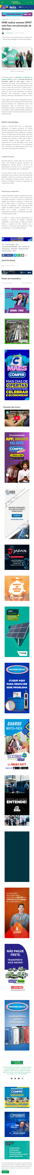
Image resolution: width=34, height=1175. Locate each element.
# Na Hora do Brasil (15, 19)
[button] (2, 2)
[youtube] (18, 1078)
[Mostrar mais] (26, 255)
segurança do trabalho (23, 248)
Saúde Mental (14, 248)
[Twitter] (15, 255)
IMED (19, 246)
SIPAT (14, 251)
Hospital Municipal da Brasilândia (9, 246)
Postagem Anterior (7, 283)
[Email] (22, 255)
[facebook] (11, 1078)
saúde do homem (6, 248)
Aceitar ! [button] (5, 1172)
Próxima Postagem (26, 283)
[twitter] (15, 1078)
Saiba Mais (4, 1169)
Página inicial (5, 19)
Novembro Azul (25, 246)
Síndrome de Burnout (7, 251)
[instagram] (22, 1078)
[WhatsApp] (19, 255)
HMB (17, 244)
